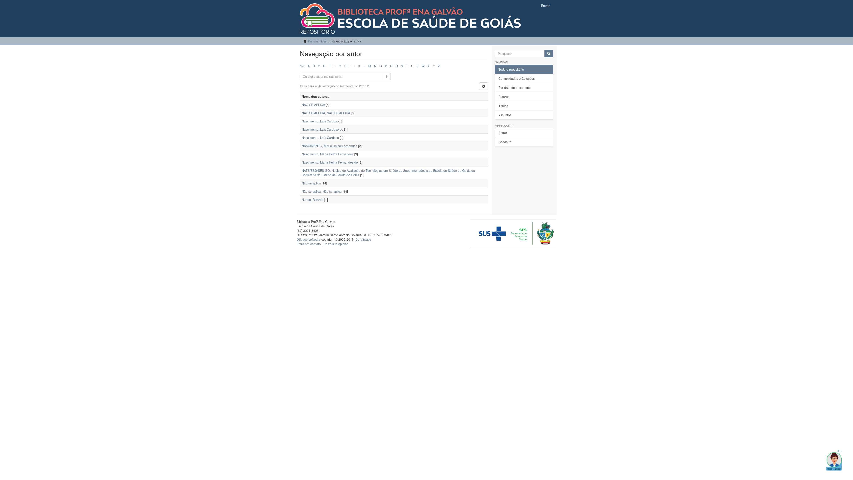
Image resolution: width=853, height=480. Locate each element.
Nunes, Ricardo (312, 199)
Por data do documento (515, 87)
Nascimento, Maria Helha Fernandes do (330, 162)
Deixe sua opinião (336, 244)
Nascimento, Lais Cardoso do (322, 129)
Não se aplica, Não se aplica (322, 191)
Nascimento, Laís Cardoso (320, 137)
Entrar (502, 132)
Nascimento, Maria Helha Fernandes (327, 154)
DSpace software (309, 239)
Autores (503, 96)
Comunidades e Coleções (516, 78)
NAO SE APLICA (313, 104)
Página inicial (317, 41)
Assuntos (504, 115)
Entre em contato (309, 244)
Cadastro (504, 142)
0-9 (302, 66)
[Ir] (548, 53)
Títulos (503, 106)
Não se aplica (311, 183)
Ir (387, 76)
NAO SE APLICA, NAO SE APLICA (326, 113)
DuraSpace (363, 239)
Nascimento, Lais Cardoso (320, 121)
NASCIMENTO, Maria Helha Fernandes (329, 146)
